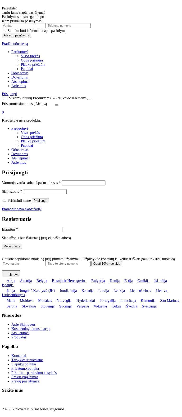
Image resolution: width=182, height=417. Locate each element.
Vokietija (100, 306)
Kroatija (88, 291)
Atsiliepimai (20, 81)
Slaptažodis (12, 191)
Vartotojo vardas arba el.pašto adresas (31, 183)
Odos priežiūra (32, 60)
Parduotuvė (19, 52)
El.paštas (10, 229)
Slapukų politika (23, 364)
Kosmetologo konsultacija (30, 329)
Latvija (103, 291)
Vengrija (82, 306)
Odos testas (19, 73)
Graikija (143, 281)
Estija (128, 281)
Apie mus (18, 86)
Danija (115, 281)
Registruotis (12, 246)
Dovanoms (19, 77)
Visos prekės (30, 56)
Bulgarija (98, 281)
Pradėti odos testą (15, 44)
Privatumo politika (25, 368)
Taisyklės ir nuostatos (27, 360)
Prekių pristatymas (25, 381)
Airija (11, 281)
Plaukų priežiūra (33, 64)
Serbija (12, 306)
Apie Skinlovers (23, 324)
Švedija (131, 306)
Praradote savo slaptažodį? (21, 209)
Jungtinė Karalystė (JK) (37, 291)
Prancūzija (128, 300)
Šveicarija (149, 306)
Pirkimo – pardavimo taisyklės (34, 373)
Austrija (26, 281)
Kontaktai (18, 356)
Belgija (41, 281)
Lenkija (119, 291)
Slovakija (29, 306)
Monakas (45, 300)
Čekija (116, 306)
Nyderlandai (85, 300)
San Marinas (169, 300)
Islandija (160, 281)
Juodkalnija (68, 291)
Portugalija (108, 300)
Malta (11, 300)
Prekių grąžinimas (24, 377)
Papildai (27, 69)
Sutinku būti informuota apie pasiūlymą (37, 31)
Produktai (18, 337)
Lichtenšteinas (140, 291)
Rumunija (148, 300)
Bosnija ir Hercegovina (69, 281)
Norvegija (64, 300)
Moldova (26, 300)
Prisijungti (9, 94)
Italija (11, 291)
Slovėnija (48, 306)
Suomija (65, 306)
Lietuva (13, 275)
